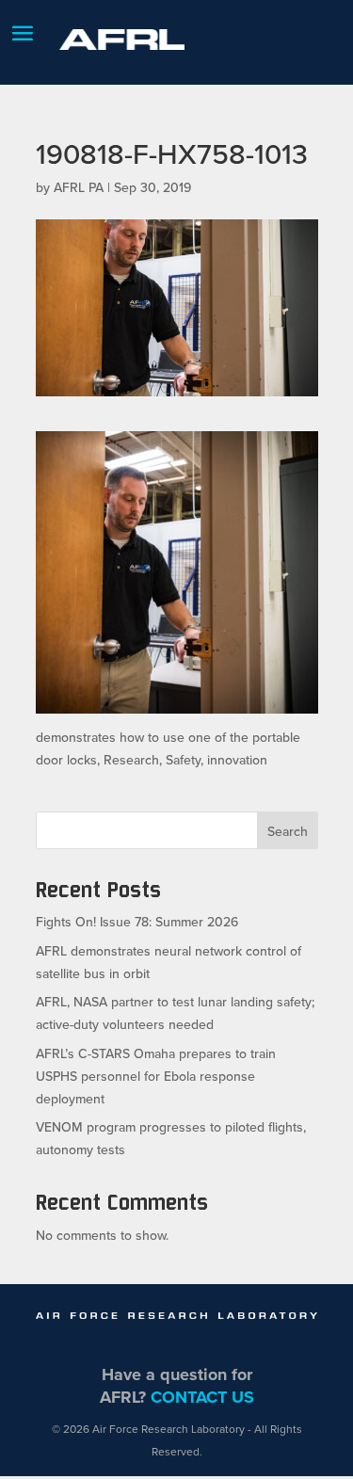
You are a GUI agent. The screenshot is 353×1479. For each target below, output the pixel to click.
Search (287, 831)
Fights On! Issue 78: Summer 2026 (137, 921)
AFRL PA (79, 187)
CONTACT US (202, 1397)
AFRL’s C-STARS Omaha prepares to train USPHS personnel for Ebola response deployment (156, 1076)
